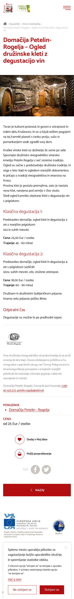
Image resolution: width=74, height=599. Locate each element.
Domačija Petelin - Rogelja (29, 410)
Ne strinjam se (22, 589)
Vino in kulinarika (31, 24)
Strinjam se (52, 589)
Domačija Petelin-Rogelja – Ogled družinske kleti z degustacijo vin (35, 29)
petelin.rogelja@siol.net (30, 390)
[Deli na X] (46, 469)
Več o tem (14, 579)
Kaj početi (14, 24)
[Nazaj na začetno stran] (8, 8)
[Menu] (67, 8)
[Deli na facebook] (35, 469)
